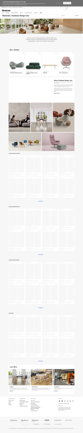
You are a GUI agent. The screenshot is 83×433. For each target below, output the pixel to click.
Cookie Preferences (34, 404)
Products (7, 12)
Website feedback (22, 400)
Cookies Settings (59, 3)
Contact (9, 7)
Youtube (70, 401)
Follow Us (60, 398)
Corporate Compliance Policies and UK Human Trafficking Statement (35, 408)
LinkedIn (62, 401)
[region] (41, 3)
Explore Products (57, 93)
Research (36, 12)
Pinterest (73, 401)
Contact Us (60, 405)
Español (66, 9)
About (41, 12)
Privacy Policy (33, 403)
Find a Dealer (14, 7)
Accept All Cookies (67, 3)
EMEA (5, 7)
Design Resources (28, 12)
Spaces (21, 12)
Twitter (67, 401)
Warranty (21, 404)
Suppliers (10, 404)
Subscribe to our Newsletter (63, 403)
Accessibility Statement (34, 410)
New (3, 12)
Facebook (65, 401)
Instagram (59, 401)
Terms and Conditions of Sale (35, 401)
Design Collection (14, 12)
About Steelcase (12, 398)
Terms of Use (33, 400)
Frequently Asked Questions (24, 401)
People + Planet (11, 400)
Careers (10, 401)
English (66, 8)
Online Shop (20, 7)
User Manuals (22, 403)
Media (10, 403)
